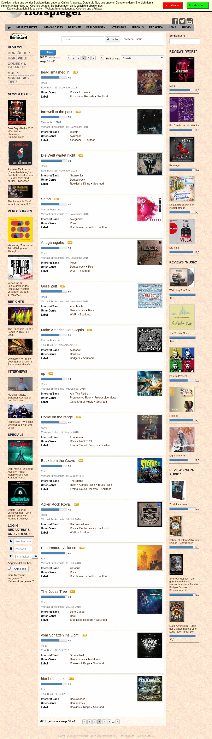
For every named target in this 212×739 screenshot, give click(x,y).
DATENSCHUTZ (146, 735)
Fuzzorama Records (82, 96)
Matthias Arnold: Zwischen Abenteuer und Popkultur (19, 397)
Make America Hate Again (62, 330)
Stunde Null (77, 655)
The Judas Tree (54, 591)
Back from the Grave (58, 461)
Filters (50, 52)
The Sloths (76, 480)
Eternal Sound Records (84, 445)
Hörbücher (19, 53)
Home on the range (57, 417)
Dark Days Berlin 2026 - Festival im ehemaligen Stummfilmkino (20, 133)
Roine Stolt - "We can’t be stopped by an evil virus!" (20, 424)
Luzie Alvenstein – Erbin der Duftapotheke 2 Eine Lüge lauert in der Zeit (183, 628)
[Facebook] (175, 21)
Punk (73, 223)
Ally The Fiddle (79, 393)
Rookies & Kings (80, 183)
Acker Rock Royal (56, 504)
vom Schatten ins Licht (59, 635)
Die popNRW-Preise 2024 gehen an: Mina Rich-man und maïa (20, 361)
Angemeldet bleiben (19, 563)
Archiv (186, 27)
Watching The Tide (179, 290)
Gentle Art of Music (81, 401)
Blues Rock (105, 484)
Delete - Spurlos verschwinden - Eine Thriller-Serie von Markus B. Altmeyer (19, 514)
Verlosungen (95, 27)
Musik (13, 73)
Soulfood (102, 96)
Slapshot (75, 349)
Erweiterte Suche (132, 39)
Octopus (75, 568)
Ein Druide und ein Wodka (184, 125)
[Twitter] (182, 21)
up (43, 373)
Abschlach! (76, 306)
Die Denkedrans (79, 524)
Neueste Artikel (27, 27)
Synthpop (75, 136)
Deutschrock (77, 179)
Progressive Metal (105, 397)
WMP (73, 270)
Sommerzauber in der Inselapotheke (181, 206)
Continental (76, 437)
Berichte (74, 27)
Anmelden (20, 568)
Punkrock (103, 528)
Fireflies (173, 415)
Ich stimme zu (197, 5)
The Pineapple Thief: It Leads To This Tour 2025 (20, 332)
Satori (46, 199)
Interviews (118, 27)
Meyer (73, 262)
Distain (74, 131)
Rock (73, 92)
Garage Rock (87, 484)
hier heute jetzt (53, 679)
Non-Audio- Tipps (18, 79)
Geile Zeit (49, 286)
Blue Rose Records (81, 619)
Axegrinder (76, 219)
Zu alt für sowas (178, 504)
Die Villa (174, 247)
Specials (137, 27)
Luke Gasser (77, 611)
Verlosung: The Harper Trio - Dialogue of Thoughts (20, 248)
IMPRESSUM (127, 735)
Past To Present (178, 376)
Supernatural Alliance (58, 548)
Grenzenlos (77, 175)
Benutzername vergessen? (16, 577)
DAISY (173, 85)
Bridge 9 (75, 358)
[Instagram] (190, 21)
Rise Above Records (82, 227)
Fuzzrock (84, 92)
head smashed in (55, 72)
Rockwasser (77, 698)
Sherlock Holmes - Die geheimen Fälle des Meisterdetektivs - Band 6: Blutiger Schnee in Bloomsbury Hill (183, 584)
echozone (76, 139)
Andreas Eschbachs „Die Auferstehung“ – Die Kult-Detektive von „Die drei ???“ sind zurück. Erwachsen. (20, 175)
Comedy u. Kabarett (18, 65)
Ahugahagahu (52, 242)
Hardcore (75, 354)
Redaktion (156, 27)
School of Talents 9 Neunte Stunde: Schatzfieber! (184, 542)
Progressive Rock (80, 397)
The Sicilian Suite (179, 333)
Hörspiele (18, 58)
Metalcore (94, 659)
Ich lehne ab (172, 5)
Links (172, 27)
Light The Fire (177, 455)
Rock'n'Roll (85, 441)
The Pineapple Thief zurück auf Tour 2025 (19, 203)
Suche (114, 39)
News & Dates (53, 27)
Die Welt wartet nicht (58, 155)
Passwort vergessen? (21, 581)
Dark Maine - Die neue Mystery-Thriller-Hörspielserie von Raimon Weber (20, 473)
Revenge (174, 165)
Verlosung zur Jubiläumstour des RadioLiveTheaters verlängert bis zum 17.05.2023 (18, 289)
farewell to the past (56, 112)
